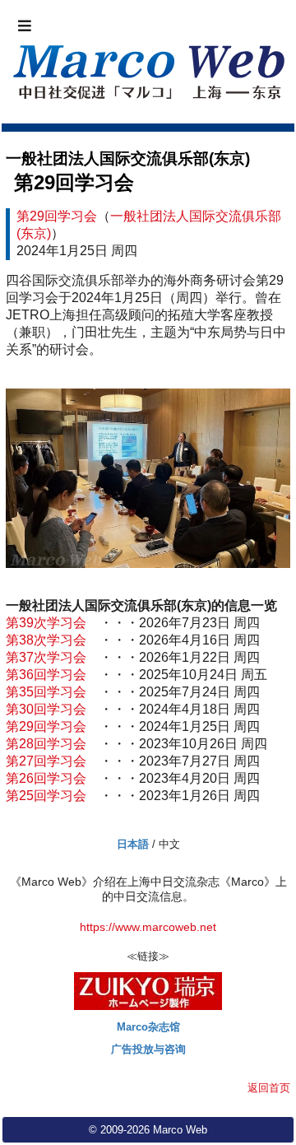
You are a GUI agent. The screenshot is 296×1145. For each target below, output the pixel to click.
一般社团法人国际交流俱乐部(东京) (128, 158)
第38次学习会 (46, 640)
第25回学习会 (46, 796)
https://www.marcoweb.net (148, 927)
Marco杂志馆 (148, 1027)
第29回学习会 (74, 182)
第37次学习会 (46, 657)
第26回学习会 (46, 778)
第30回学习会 (46, 709)
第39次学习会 (46, 623)
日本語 (133, 844)
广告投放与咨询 (148, 1049)
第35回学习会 (46, 692)
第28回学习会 (46, 744)
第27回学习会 (46, 761)
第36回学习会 (46, 675)
